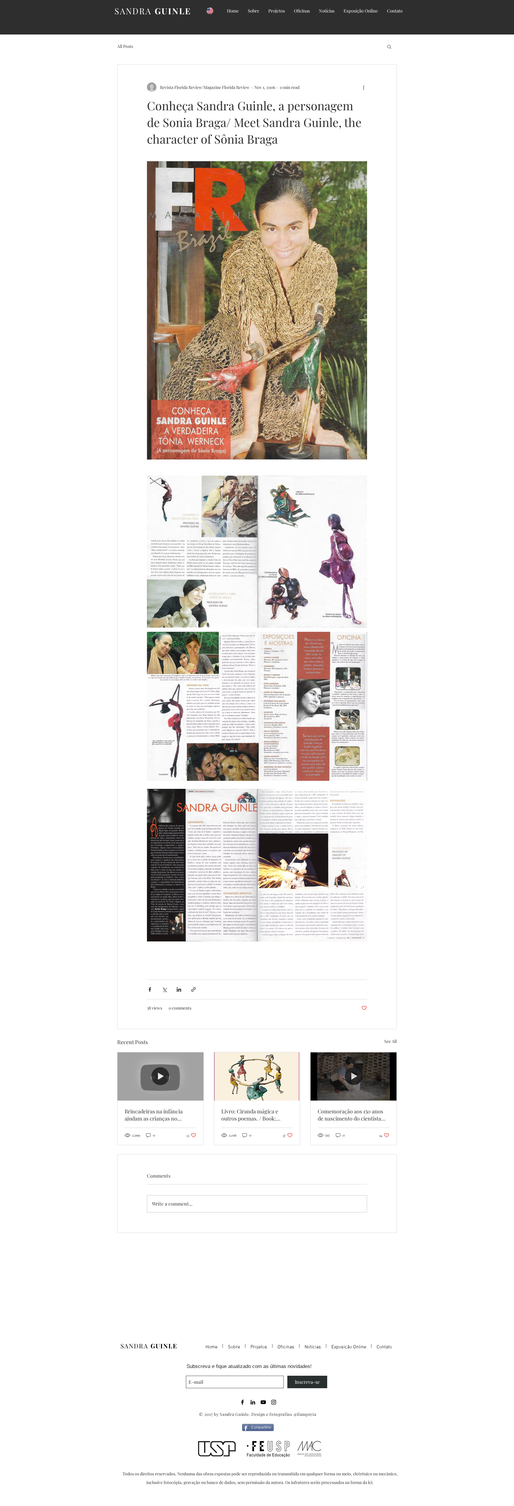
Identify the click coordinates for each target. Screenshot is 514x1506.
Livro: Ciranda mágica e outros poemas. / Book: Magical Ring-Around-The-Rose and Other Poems (254, 1115)
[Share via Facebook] (150, 989)
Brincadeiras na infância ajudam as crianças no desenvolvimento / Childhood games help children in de (160, 1115)
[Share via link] (193, 989)
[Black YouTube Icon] (263, 1402)
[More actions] (363, 87)
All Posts (125, 46)
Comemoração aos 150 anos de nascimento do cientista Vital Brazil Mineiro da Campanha (350, 1115)
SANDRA (153, 10)
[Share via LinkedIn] (179, 989)
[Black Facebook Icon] (242, 1402)
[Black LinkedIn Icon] (253, 1402)
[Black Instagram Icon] (273, 1402)
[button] (389, 46)
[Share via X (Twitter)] (164, 989)
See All (390, 1041)
